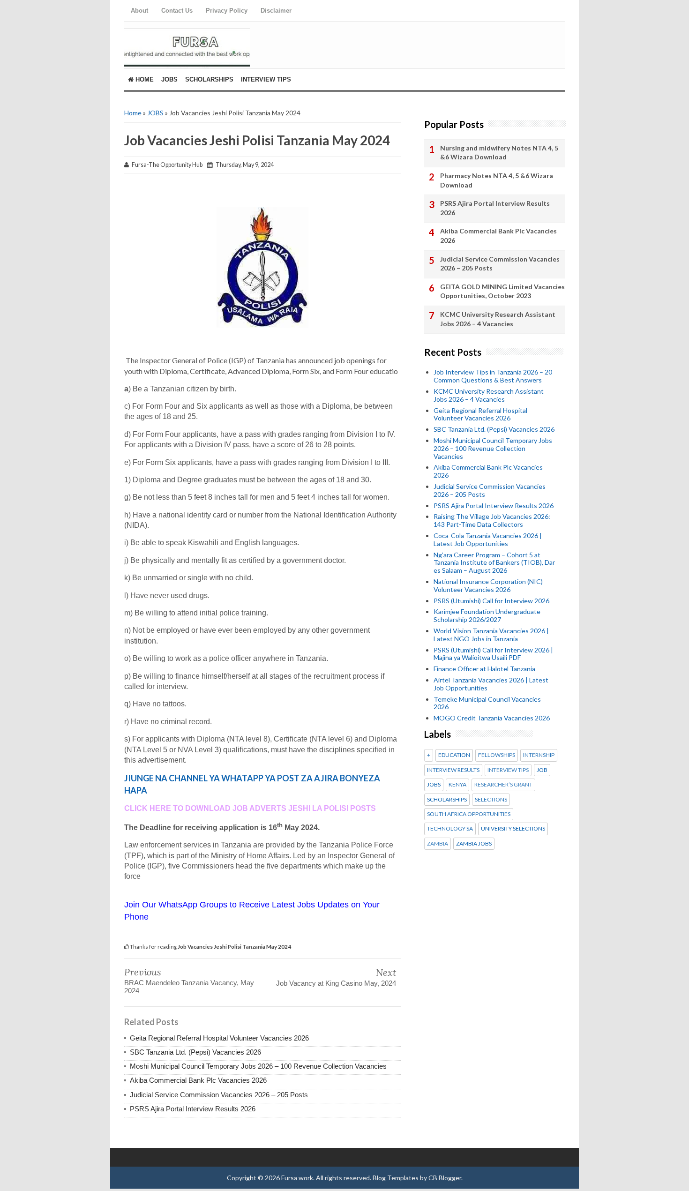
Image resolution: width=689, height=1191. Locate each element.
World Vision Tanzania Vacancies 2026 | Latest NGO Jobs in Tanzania (491, 635)
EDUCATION (454, 755)
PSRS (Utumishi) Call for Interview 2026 (491, 601)
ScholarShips (209, 79)
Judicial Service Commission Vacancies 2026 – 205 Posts (219, 1095)
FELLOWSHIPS (496, 755)
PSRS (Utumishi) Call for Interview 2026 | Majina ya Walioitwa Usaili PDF (493, 654)
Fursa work (297, 1178)
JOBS (155, 113)
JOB (542, 770)
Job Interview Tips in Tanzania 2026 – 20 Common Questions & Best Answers (493, 376)
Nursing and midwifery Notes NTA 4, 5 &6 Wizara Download (499, 152)
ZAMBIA (437, 843)
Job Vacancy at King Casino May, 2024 (336, 983)
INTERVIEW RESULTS (453, 770)
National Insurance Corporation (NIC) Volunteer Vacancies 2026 (488, 585)
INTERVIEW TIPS (508, 770)
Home (144, 79)
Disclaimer (276, 10)
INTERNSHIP (538, 755)
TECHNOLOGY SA (450, 828)
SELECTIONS (491, 799)
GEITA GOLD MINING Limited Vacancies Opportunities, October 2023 (502, 291)
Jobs (169, 79)
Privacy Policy (226, 10)
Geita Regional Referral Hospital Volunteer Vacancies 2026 (219, 1038)
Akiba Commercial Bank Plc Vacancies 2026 (198, 1080)
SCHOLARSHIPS (447, 799)
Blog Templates (396, 1178)
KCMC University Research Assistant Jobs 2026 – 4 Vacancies (497, 319)
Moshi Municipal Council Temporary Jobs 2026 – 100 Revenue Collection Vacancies (258, 1066)
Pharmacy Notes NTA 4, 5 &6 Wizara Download (496, 180)
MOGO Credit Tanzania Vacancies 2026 (492, 718)
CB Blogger (444, 1178)
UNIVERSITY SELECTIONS (513, 828)
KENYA (457, 784)
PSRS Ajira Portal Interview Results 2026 (192, 1109)
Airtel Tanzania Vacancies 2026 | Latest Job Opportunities (491, 684)
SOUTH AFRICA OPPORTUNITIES (468, 814)
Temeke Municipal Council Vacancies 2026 (487, 703)
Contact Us (177, 10)
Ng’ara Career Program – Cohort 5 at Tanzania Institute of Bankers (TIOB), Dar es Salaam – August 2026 (494, 563)
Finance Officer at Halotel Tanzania (484, 669)
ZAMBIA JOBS (474, 843)
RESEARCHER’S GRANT (503, 784)
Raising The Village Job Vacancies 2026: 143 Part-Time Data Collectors (492, 520)
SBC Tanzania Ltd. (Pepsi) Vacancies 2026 (195, 1052)
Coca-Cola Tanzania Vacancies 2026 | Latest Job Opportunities (488, 539)
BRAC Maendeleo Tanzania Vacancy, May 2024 (189, 987)
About (139, 10)
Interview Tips (266, 79)
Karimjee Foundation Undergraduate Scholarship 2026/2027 (487, 615)
